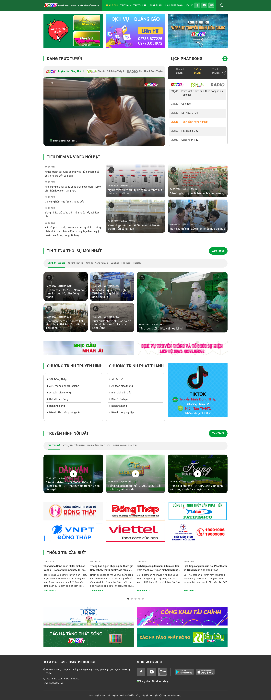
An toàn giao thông (60, 392)
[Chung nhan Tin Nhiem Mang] (182, 681)
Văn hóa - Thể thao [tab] (120, 263)
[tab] (65, 71)
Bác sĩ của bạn (119, 399)
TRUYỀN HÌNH (140, 5)
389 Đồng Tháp (57, 379)
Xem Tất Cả (218, 251)
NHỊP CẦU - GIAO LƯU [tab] (98, 445)
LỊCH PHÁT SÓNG (174, 5)
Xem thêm (48, 590)
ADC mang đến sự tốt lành (64, 385)
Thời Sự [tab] (137, 263)
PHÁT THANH (156, 5)
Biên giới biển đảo (121, 392)
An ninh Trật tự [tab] (75, 263)
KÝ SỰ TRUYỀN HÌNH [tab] (74, 445)
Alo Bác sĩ (116, 379)
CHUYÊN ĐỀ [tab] (54, 445)
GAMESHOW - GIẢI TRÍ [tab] (125, 445)
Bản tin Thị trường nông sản (64, 412)
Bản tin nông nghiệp (122, 412)
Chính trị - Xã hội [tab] (56, 263)
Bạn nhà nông (57, 405)
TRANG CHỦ (112, 5)
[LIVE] (104, 111)
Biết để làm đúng (59, 399)
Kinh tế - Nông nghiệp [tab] (97, 263)
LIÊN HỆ (189, 5)
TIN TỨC (124, 5)
